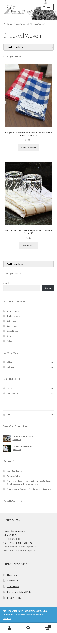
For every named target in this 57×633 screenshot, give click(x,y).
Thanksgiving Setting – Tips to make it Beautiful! (29, 489)
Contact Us (12, 580)
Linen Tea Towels (14, 471)
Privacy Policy (14, 597)
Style (9, 336)
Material (10, 341)
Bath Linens (12, 326)
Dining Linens (13, 311)
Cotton (10, 388)
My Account (9, 628)
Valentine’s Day (14, 476)
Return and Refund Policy (19, 592)
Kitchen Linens (13, 316)
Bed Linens (11, 321)
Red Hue (10, 367)
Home (9, 24)
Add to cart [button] (28, 245)
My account (12, 575)
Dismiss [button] (7, 618)
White (9, 362)
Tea (8, 414)
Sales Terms (13, 586)
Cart (44, 625)
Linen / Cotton (13, 393)
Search (6, 283)
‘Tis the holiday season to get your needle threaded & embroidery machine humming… (30, 482)
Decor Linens (12, 331)
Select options (28, 147)
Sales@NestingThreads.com (17, 542)
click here (17, 439)
